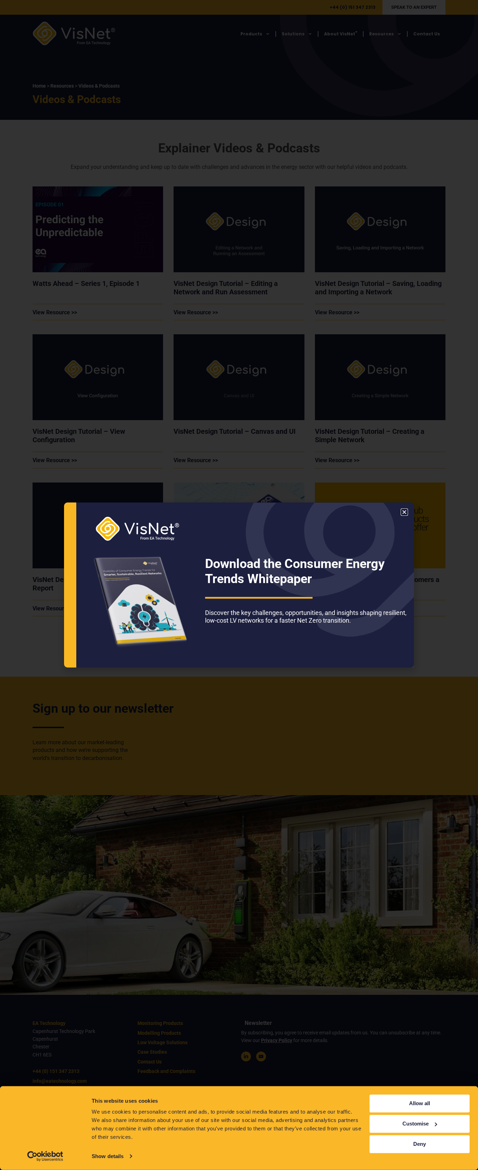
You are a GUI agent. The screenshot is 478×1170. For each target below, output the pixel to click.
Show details (108, 1156)
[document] (239, 585)
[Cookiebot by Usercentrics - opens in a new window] (45, 1156)
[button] (404, 512)
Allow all (419, 1103)
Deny (419, 1144)
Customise (415, 1124)
